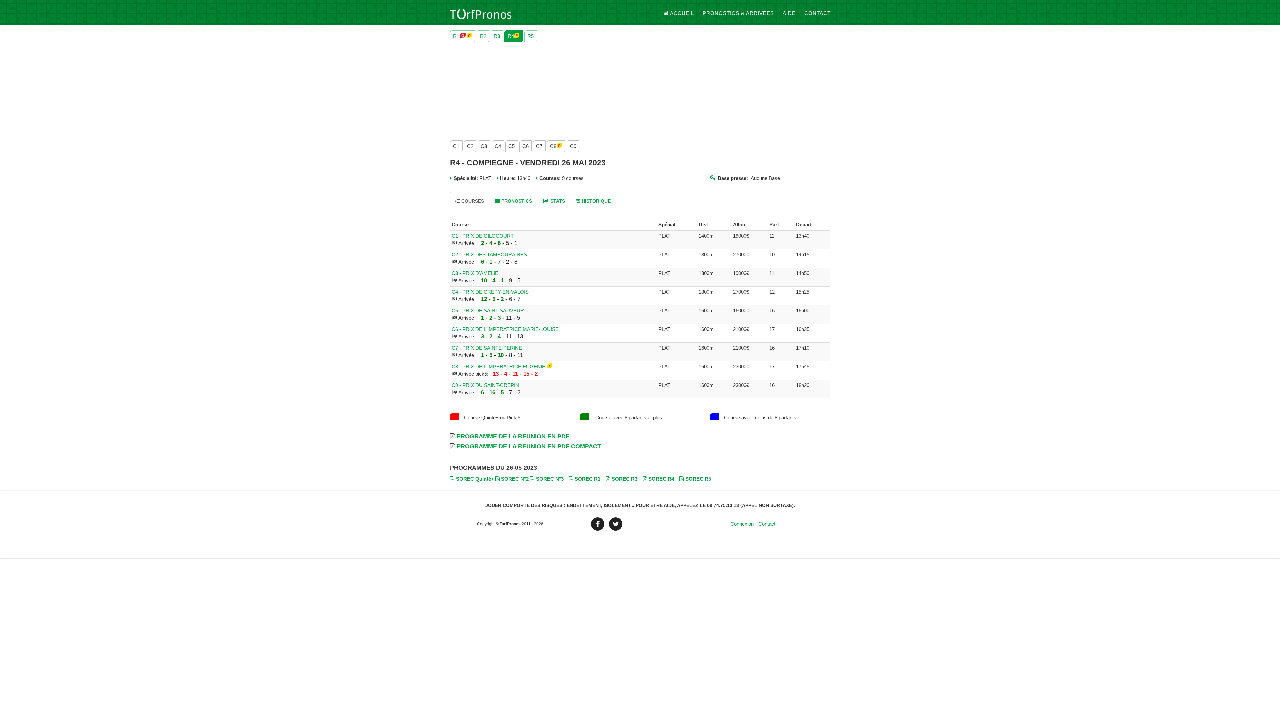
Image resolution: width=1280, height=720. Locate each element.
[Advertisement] (650, 89)
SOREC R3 (624, 479)
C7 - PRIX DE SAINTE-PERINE (487, 348)
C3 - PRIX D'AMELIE (475, 273)
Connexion (742, 524)
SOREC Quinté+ (475, 479)
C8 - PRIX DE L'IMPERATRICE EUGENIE (498, 366)
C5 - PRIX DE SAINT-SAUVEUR (488, 310)
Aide (789, 13)
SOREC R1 (587, 479)
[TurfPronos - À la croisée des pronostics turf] (481, 13)
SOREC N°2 (515, 479)
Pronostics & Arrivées (738, 13)
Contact (817, 13)
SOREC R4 (661, 479)
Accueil (682, 13)
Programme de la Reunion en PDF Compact (529, 446)
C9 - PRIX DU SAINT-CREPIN (485, 385)
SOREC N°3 (550, 479)
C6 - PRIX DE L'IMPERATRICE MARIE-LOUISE (505, 329)
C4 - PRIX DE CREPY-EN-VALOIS (490, 292)
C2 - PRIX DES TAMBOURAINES (489, 254)
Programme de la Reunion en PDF (513, 436)
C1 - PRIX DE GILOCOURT (483, 236)
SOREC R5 (698, 479)
